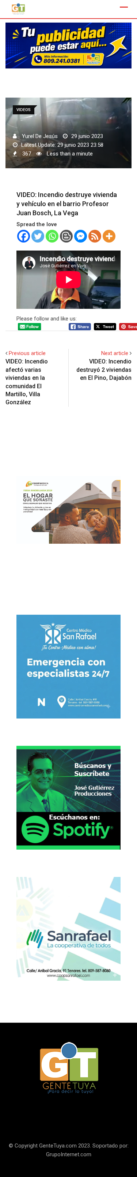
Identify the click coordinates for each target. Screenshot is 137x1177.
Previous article (27, 353)
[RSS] (94, 236)
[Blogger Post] (66, 236)
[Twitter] (37, 236)
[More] (109, 236)
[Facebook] (23, 236)
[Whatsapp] (52, 236)
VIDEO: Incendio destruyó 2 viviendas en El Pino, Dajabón (104, 369)
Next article (114, 353)
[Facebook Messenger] (80, 236)
